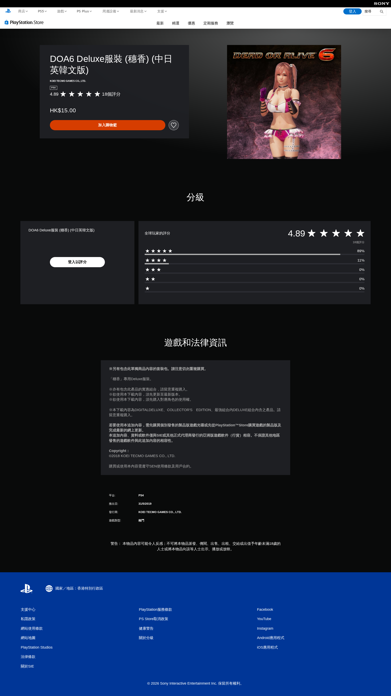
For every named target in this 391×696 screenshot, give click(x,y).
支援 (160, 11)
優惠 (191, 23)
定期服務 (210, 23)
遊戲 (60, 11)
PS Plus (83, 11)
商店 (21, 11)
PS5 (41, 11)
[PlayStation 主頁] (8, 11)
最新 (160, 23)
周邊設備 (109, 11)
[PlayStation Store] (25, 22)
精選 (175, 23)
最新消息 (137, 11)
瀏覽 (230, 23)
